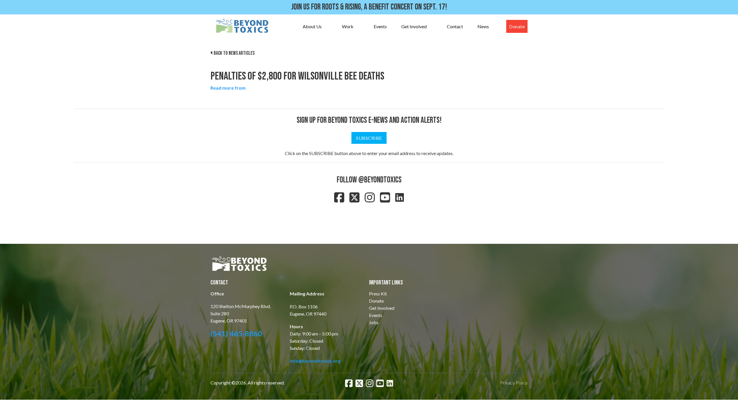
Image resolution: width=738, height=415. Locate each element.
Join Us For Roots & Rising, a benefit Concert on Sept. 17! (369, 7)
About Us (312, 26)
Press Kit (378, 293)
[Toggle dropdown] (327, 26)
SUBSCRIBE (369, 138)
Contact (455, 26)
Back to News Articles (234, 53)
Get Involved (414, 26)
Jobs (374, 322)
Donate (517, 26)
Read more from (228, 87)
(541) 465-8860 (236, 333)
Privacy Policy (514, 382)
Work (347, 26)
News (483, 26)
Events (380, 26)
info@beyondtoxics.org (315, 360)
